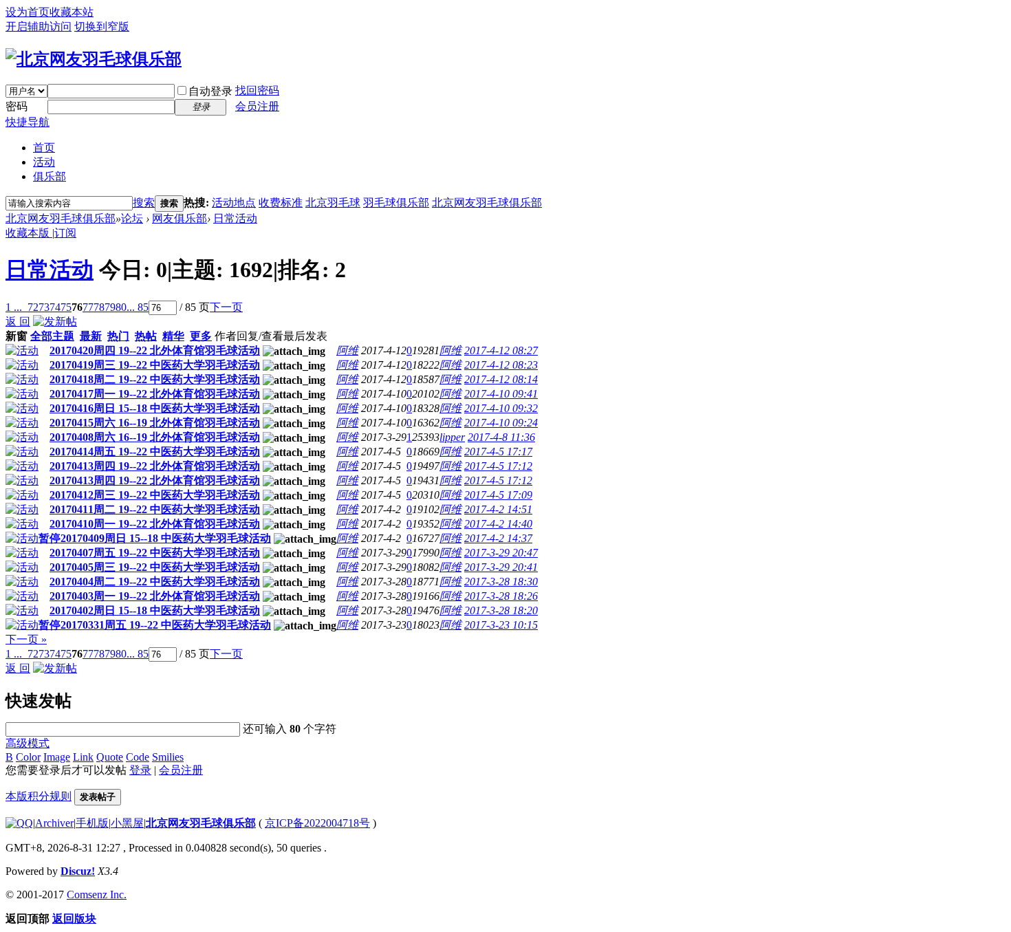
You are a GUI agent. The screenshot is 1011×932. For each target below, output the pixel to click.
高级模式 (28, 743)
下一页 (226, 307)
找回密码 (257, 90)
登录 (140, 770)
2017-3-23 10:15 (501, 625)
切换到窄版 (101, 26)
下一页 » (26, 639)
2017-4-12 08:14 (501, 379)
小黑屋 (127, 823)
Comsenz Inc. (97, 894)
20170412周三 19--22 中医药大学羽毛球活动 (155, 495)
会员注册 (257, 106)
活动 (44, 162)
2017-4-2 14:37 (498, 538)
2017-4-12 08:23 (501, 365)
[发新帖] (55, 321)
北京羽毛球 (332, 202)
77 (88, 307)
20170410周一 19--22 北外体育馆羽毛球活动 (155, 524)
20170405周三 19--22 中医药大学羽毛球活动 (155, 567)
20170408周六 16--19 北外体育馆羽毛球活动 (155, 437)
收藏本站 (72, 12)
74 (55, 307)
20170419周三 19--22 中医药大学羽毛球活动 (155, 365)
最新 (91, 336)
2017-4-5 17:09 (498, 495)
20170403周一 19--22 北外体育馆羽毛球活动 (155, 596)
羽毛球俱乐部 (396, 202)
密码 (17, 106)
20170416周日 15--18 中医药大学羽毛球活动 (155, 408)
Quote (109, 757)
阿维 (347, 350)
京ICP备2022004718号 (317, 823)
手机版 (92, 823)
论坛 (132, 218)
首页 (44, 147)
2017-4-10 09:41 (501, 394)
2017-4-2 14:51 (498, 509)
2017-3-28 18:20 (501, 610)
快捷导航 (28, 122)
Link (83, 757)
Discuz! (78, 871)
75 (66, 307)
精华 (173, 336)
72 (33, 307)
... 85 (138, 307)
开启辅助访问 (39, 26)
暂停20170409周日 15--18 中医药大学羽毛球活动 (155, 538)
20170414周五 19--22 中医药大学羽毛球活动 (155, 451)
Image (56, 757)
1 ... (14, 307)
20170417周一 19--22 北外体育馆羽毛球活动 (155, 394)
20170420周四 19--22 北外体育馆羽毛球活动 (155, 350)
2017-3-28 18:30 (501, 581)
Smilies (168, 757)
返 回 (18, 321)
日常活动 (235, 218)
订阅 (65, 233)
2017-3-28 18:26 (501, 596)
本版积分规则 (39, 796)
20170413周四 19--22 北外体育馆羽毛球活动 (155, 466)
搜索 (144, 202)
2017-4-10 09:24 (501, 423)
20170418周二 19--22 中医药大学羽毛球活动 (155, 379)
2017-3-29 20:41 (501, 567)
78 (99, 307)
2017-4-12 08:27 (501, 350)
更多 (201, 336)
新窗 (17, 336)
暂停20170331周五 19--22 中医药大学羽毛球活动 (155, 625)
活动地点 (234, 202)
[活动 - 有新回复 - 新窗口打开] (22, 350)
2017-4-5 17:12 (498, 466)
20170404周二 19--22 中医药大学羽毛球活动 (155, 581)
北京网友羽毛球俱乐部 (487, 202)
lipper (452, 437)
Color (28, 757)
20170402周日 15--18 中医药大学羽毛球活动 (155, 610)
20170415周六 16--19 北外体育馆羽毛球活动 (155, 423)
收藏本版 (29, 233)
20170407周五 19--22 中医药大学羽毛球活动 (155, 553)
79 (110, 307)
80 (121, 307)
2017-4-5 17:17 (498, 451)
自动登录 (210, 91)
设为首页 (28, 12)
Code (137, 757)
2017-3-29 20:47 (501, 553)
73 (44, 307)
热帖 (146, 336)
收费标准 (281, 202)
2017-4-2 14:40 (498, 524)
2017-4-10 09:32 (501, 408)
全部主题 (52, 336)
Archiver (54, 823)
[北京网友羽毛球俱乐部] (94, 59)
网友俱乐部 (179, 218)
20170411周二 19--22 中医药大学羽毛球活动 (155, 509)
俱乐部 (49, 176)
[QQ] (19, 823)
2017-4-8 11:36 (501, 437)
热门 (118, 336)
